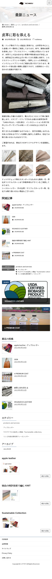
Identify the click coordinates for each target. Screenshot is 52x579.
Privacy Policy (7, 553)
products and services (24, 266)
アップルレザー (22, 269)
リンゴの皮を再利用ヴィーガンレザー (29, 274)
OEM (13, 217)
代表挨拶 (5, 539)
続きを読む (45, 476)
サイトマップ (6, 548)
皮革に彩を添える (21, 388)
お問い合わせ (6, 558)
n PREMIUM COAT (18, 252)
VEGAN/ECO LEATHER (20, 228)
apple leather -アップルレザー (22, 205)
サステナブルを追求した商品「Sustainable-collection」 (23, 432)
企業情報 (5, 544)
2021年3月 (7, 449)
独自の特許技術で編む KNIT (21, 240)
